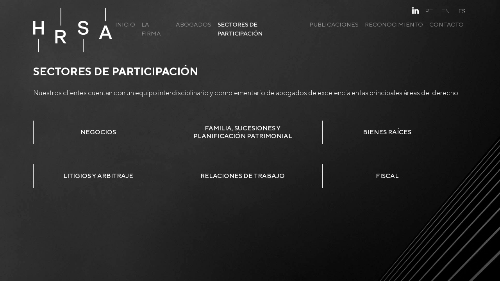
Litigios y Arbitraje (98, 176)
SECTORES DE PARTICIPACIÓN (240, 29)
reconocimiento (394, 24)
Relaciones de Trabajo (242, 176)
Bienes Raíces (387, 132)
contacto (446, 24)
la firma (151, 29)
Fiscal (387, 176)
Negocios (98, 132)
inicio (125, 24)
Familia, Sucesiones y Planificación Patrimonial (242, 131)
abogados (193, 24)
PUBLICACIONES (334, 24)
